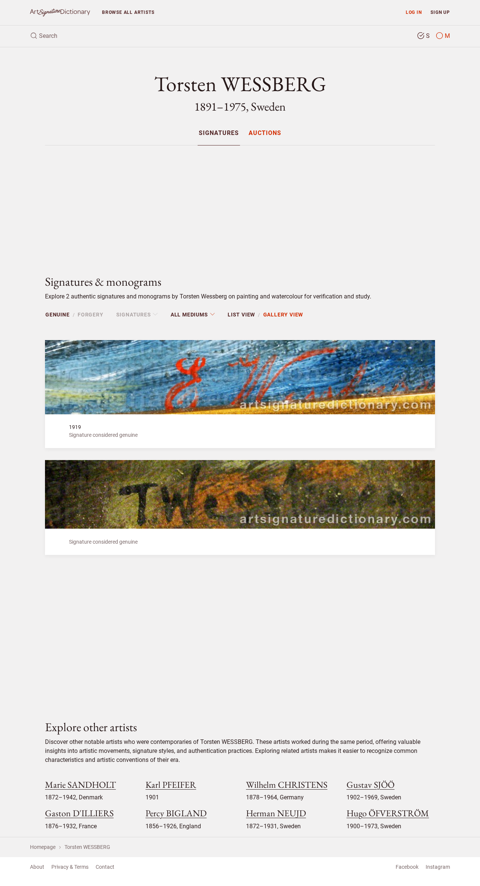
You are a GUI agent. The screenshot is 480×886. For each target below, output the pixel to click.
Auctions (265, 133)
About (37, 867)
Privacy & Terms (69, 867)
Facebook (407, 867)
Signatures (219, 133)
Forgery (91, 315)
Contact (105, 867)
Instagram (438, 867)
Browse (128, 12)
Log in (414, 12)
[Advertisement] (240, 203)
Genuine (57, 315)
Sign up (440, 12)
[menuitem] (219, 132)
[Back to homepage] (60, 12)
